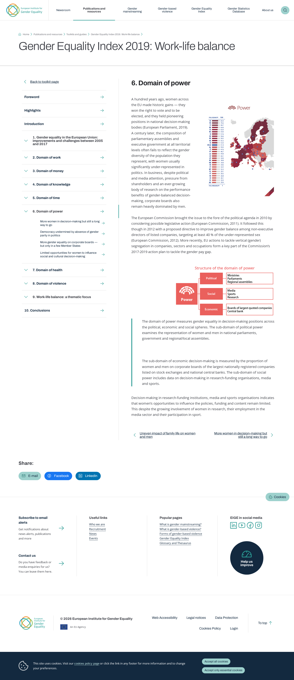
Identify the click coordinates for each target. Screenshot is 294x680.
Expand (26, 141)
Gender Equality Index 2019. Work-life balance (115, 34)
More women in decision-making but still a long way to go (70, 223)
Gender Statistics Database (239, 10)
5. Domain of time (46, 198)
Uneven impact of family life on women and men (167, 436)
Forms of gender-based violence (181, 534)
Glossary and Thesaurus (175, 543)
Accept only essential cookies (223, 670)
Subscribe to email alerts (33, 520)
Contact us (27, 555)
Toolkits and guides (76, 34)
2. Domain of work (47, 157)
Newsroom (63, 10)
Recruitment (97, 529)
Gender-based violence (167, 10)
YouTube (242, 525)
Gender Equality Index (201, 10)
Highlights (32, 110)
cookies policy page (86, 663)
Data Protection (226, 617)
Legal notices (196, 617)
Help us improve (246, 563)
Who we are (97, 524)
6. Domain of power (48, 211)
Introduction (34, 124)
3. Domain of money (48, 171)
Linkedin (233, 525)
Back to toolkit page (44, 82)
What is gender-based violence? (180, 529)
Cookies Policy (210, 628)
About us (267, 10)
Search (285, 10)
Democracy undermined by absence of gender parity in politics (69, 233)
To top (262, 623)
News (93, 534)
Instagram (258, 525)
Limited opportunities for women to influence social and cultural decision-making (68, 254)
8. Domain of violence (49, 283)
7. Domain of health (47, 270)
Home (26, 34)
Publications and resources (94, 10)
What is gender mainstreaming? (180, 524)
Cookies (280, 497)
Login (234, 628)
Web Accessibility (164, 617)
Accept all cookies (216, 661)
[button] (30, 476)
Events (93, 538)
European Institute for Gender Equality (24, 10)
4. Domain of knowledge (51, 184)
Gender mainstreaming (132, 10)
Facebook (250, 525)
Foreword (31, 97)
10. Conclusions (37, 310)
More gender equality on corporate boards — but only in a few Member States (68, 244)
